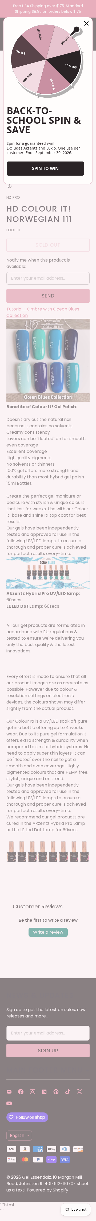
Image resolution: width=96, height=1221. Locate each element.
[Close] (86, 23)
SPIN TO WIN (45, 168)
